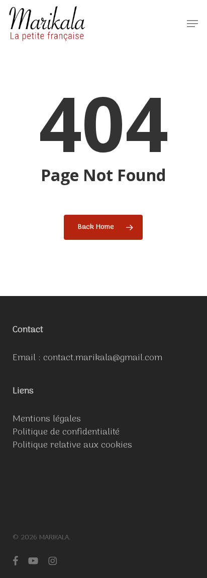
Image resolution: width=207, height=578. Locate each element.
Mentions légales (47, 419)
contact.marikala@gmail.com (102, 358)
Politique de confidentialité (66, 432)
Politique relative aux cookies (72, 445)
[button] (192, 24)
